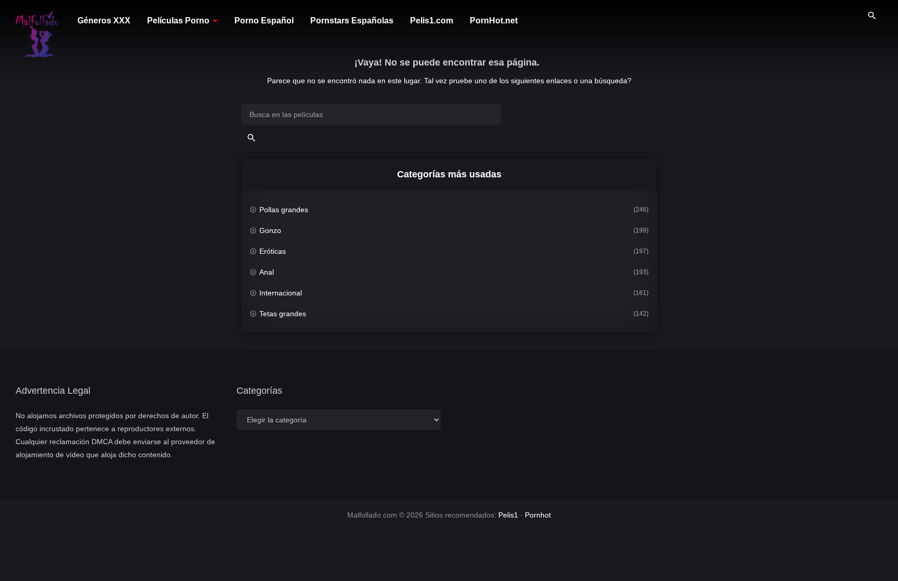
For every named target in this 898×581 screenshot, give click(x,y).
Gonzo (270, 230)
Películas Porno (178, 20)
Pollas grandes (283, 209)
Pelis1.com (431, 20)
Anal (266, 272)
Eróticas (272, 251)
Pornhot (538, 515)
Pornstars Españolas (351, 20)
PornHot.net (494, 20)
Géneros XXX (103, 20)
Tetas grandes (282, 313)
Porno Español (264, 20)
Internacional (280, 293)
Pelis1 (508, 515)
